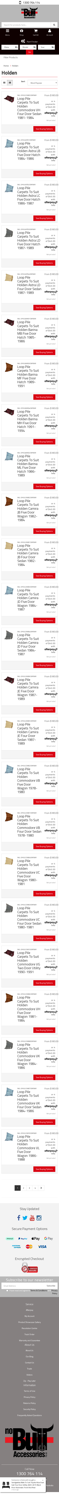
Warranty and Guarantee (29, 1340)
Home (6, 65)
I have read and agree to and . (33, 1292)
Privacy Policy (54, 1292)
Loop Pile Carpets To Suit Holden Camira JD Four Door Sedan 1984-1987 (28, 644)
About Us (29, 1350)
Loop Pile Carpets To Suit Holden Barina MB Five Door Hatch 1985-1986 (28, 331)
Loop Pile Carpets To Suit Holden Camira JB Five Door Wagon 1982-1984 (28, 510)
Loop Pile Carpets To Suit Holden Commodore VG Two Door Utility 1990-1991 (28, 962)
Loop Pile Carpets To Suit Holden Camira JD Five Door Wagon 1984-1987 (28, 599)
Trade (29, 1368)
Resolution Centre (29, 1328)
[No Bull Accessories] (29, 11)
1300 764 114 (31, 2)
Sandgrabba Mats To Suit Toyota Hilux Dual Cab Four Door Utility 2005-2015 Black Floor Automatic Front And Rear (27, 1485)
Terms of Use (29, 1390)
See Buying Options (44, 128)
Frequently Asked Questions (29, 1415)
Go (29, 52)
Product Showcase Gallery (29, 1322)
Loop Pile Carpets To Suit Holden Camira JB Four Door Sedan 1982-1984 (28, 555)
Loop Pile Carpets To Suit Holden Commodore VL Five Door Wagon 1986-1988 (28, 1148)
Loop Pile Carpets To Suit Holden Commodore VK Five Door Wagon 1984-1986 (28, 1056)
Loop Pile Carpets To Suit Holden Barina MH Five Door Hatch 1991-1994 (28, 421)
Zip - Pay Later (29, 1380)
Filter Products (11, 57)
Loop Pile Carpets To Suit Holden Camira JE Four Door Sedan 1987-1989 (28, 734)
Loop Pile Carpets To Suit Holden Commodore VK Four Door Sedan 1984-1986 (29, 1101)
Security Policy (29, 1409)
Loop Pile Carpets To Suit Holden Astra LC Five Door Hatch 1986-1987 (28, 195)
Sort (23, 81)
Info (53, 115)
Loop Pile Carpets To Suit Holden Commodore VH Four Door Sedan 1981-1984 (29, 108)
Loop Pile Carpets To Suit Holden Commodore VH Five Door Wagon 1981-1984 (28, 1009)
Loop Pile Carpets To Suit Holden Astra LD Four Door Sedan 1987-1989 (29, 285)
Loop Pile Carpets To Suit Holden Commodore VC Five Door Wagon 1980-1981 (28, 872)
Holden (15, 65)
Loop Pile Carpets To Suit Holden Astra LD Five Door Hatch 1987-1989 (28, 240)
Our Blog (29, 1356)
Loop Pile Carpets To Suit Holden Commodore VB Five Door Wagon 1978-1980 (28, 780)
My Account (29, 1316)
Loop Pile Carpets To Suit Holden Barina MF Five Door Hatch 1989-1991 (28, 376)
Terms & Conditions (39, 1290)
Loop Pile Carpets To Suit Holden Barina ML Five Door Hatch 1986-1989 (28, 465)
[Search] (54, 25)
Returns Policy (29, 1403)
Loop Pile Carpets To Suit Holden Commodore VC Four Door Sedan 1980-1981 (29, 917)
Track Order (29, 1334)
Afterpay (29, 1309)
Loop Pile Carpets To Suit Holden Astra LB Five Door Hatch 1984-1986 (28, 151)
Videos (29, 1374)
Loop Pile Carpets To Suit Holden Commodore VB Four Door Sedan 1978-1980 (29, 826)
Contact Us (29, 1362)
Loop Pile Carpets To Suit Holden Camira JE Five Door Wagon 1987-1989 (28, 689)
